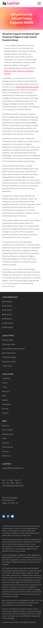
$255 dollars (7, 306)
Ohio (4, 395)
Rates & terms (7, 434)
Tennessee (6, 404)
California (6, 378)
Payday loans (7, 340)
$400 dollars (7, 314)
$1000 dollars (7, 323)
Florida (5, 408)
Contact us (6, 456)
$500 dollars (7, 318)
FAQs (4, 438)
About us (6, 425)
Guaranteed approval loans (13, 348)
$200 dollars (7, 301)
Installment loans (9, 357)
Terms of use (7, 447)
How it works (7, 430)
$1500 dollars (7, 327)
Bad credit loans (9, 353)
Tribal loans (7, 366)
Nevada (5, 400)
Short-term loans (9, 361)
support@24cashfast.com (12, 468)
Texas (4, 387)
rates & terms (23, 605)
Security (5, 451)
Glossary (5, 442)
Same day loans (8, 344)
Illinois (5, 382)
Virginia (5, 413)
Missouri (5, 391)
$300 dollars (7, 310)
